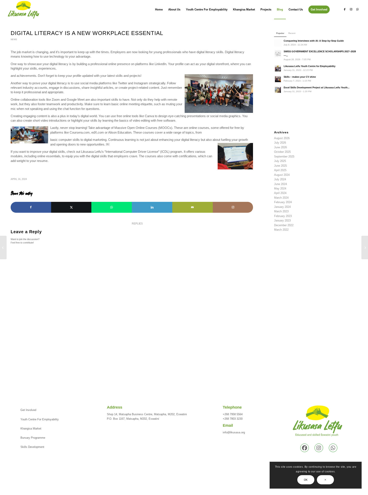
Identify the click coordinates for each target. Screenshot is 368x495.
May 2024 (280, 188)
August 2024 (282, 174)
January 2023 (282, 220)
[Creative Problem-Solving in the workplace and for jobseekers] (3, 247)
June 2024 (280, 184)
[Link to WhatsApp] (357, 9)
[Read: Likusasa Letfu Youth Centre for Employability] (278, 68)
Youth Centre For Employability (39, 419)
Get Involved (28, 410)
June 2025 (280, 165)
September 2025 (284, 156)
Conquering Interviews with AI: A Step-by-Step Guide (314, 40)
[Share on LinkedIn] (152, 207)
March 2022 (281, 229)
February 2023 (283, 216)
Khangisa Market (30, 428)
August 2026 (282, 138)
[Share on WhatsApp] (111, 207)
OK (306, 479)
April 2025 (280, 170)
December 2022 (283, 225)
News (14, 39)
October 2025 (282, 151)
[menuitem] (158, 9)
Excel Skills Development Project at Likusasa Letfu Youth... (316, 87)
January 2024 (282, 206)
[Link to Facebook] (344, 9)
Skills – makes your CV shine (300, 77)
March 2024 (281, 197)
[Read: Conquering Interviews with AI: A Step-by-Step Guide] (278, 43)
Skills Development (32, 446)
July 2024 (280, 179)
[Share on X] (71, 207)
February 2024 (283, 202)
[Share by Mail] (192, 207)
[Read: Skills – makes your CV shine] (278, 79)
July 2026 (280, 142)
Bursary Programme (32, 437)
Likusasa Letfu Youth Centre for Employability (309, 66)
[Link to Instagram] (351, 9)
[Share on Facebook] (31, 207)
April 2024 (280, 193)
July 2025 (280, 161)
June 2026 (280, 147)
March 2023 (281, 211)
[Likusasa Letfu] (23, 9)
